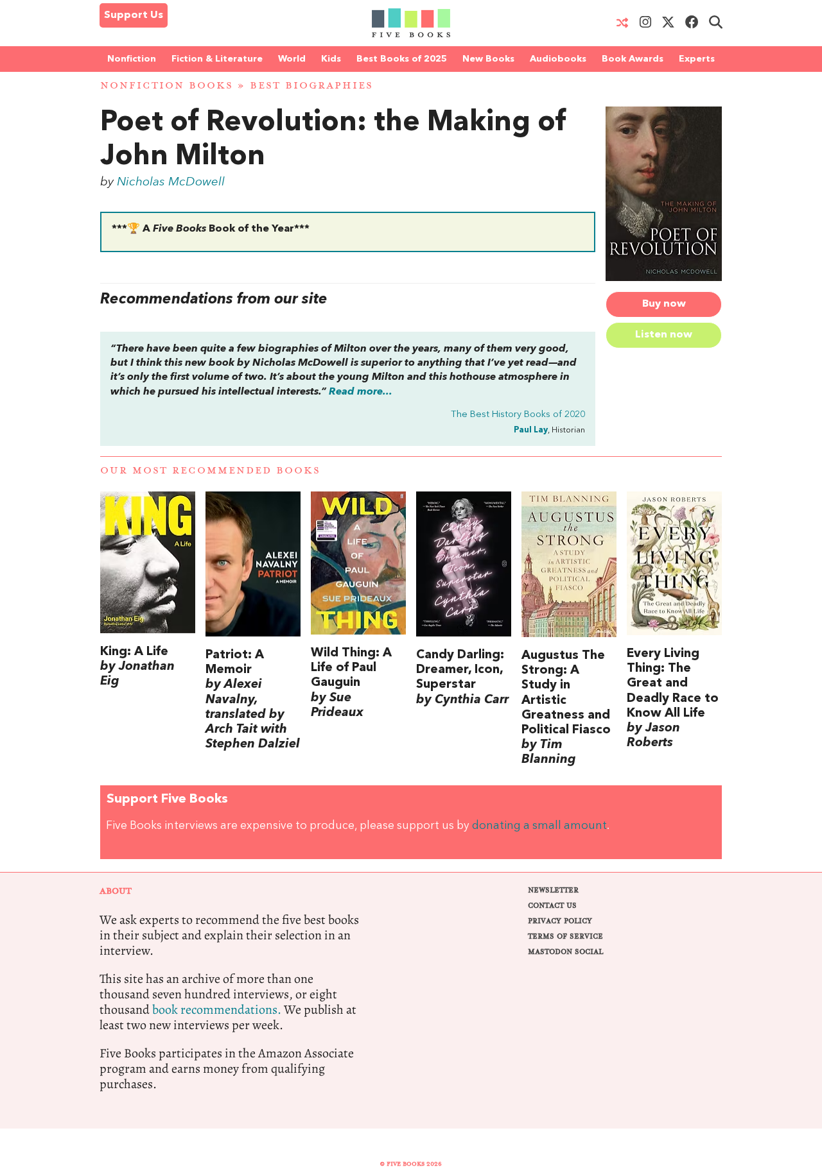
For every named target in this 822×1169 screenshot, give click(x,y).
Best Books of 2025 (401, 59)
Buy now (664, 304)
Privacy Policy (560, 921)
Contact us (552, 905)
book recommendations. (216, 1009)
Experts (697, 59)
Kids (331, 59)
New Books (488, 59)
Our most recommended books (210, 470)
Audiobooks (558, 59)
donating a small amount (539, 826)
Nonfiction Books (166, 85)
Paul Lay (531, 430)
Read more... (360, 392)
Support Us (133, 15)
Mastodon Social (565, 952)
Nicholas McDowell (171, 182)
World (292, 59)
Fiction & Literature (217, 59)
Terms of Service (565, 936)
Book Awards (632, 59)
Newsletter (553, 890)
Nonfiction (131, 59)
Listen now (663, 335)
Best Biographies (311, 85)
